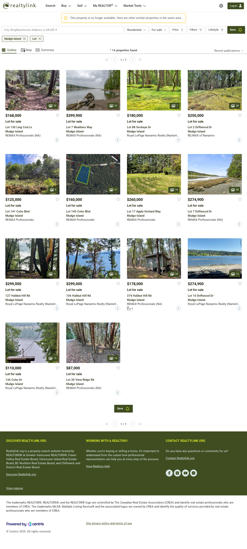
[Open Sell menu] (85, 5)
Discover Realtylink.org (21, 474)
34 (176, 274)
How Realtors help (98, 466)
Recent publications (227, 50)
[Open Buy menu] (69, 5)
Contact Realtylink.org (180, 458)
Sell (79, 6)
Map (29, 50)
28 (237, 105)
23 (115, 105)
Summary (47, 50)
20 (55, 105)
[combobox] (63, 30)
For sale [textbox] (157, 30)
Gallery (12, 50)
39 (237, 190)
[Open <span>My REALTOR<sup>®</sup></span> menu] (116, 5)
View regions (14, 488)
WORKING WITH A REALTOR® (107, 441)
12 (115, 274)
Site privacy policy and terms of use (109, 523)
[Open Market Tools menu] (144, 5)
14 (176, 190)
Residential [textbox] (134, 30)
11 (55, 274)
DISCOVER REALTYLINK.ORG (26, 441)
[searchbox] (60, 30)
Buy (64, 6)
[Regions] (221, 5)
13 (237, 274)
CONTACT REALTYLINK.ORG (185, 441)
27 (115, 190)
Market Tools (132, 6)
